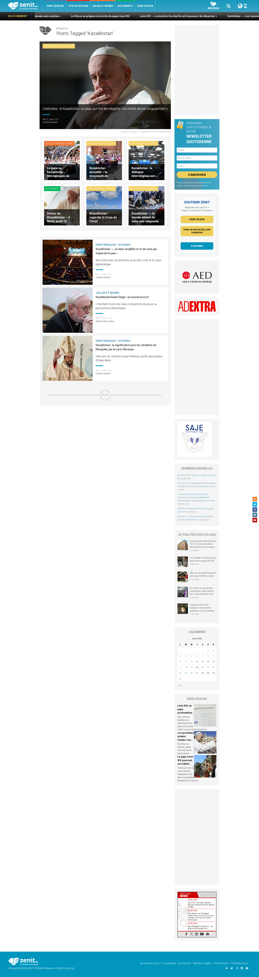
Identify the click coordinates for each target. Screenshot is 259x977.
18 (186, 667)
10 (180, 661)
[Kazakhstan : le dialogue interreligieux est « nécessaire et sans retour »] (146, 160)
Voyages (110, 143)
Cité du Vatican (78, 6)
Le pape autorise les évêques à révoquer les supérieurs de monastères (202, 608)
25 (186, 673)
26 (191, 673)
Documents (125, 6)
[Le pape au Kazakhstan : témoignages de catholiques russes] (62, 160)
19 (191, 667)
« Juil (179, 685)
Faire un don (145, 6)
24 (180, 673)
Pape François (96, 143)
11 (186, 661)
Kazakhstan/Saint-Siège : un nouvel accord (122, 297)
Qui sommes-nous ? (150, 963)
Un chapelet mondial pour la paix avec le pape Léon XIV (203, 559)
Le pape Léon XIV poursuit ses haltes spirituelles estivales (185, 763)
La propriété (169, 963)
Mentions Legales (202, 963)
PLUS (105, 395)
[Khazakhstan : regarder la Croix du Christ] (104, 205)
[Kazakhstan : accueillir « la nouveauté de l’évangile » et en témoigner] (104, 160)
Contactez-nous (239, 963)
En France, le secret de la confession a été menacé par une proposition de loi (202, 591)
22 (208, 667)
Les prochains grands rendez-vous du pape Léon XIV (185, 739)
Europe (69, 143)
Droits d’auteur (221, 963)
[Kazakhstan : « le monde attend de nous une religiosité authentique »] (146, 205)
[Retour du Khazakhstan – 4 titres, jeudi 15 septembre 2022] (62, 205)
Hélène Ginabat (50, 122)
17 (180, 667)
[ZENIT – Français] (26, 6)
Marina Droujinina (105, 321)
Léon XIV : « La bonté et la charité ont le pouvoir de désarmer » (119, 16)
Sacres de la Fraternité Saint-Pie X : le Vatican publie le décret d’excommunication (203, 544)
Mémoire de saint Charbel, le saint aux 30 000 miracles (203, 574)
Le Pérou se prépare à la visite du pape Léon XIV (41, 16)
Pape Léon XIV (55, 6)
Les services (184, 963)
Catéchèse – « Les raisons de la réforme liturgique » (200, 16)
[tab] (187, 895)
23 (213, 667)
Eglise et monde (103, 6)
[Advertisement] (105, 422)
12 (191, 661)
